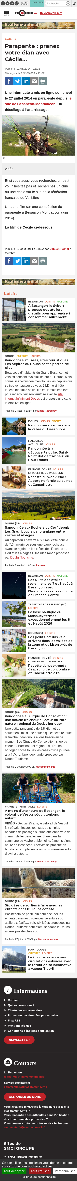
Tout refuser (40, 1171)
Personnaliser (65, 1171)
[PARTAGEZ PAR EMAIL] (34, 81)
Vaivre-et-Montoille (20, 806)
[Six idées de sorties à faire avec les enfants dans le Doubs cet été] (38, 883)
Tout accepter (14, 1171)
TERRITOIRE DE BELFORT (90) (47, 604)
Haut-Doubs (37, 949)
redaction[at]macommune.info (24, 1076)
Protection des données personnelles (33, 1015)
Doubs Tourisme (21, 557)
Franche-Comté (39, 469)
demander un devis (25, 1097)
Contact (13, 1000)
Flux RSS (14, 1020)
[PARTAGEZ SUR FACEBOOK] (9, 81)
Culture (22, 356)
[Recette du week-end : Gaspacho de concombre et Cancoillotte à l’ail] (14, 663)
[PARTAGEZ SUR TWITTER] (17, 81)
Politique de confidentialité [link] (39, 1176)
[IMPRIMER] (43, 81)
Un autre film (15, 207)
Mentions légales (19, 1025)
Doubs (9, 356)
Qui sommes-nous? (21, 1005)
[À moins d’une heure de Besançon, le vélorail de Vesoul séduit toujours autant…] (38, 788)
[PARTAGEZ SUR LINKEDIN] (26, 81)
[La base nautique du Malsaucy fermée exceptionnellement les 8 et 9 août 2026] (14, 610)
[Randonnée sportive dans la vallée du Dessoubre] (14, 426)
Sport (56, 421)
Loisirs (10, 39)
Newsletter (19, 1040)
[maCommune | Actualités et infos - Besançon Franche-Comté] (26, 13)
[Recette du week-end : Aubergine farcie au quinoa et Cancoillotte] (14, 474)
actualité (35, 444)
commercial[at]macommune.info (25, 1086)
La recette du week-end (45, 472)
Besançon (35, 301)
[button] (68, 3)
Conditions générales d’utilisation (31, 1030)
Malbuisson (36, 440)
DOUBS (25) (12, 523)
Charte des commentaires (25, 1010)
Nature (62, 301)
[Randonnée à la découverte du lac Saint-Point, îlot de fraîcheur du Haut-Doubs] (14, 446)
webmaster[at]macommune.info (25, 1127)
